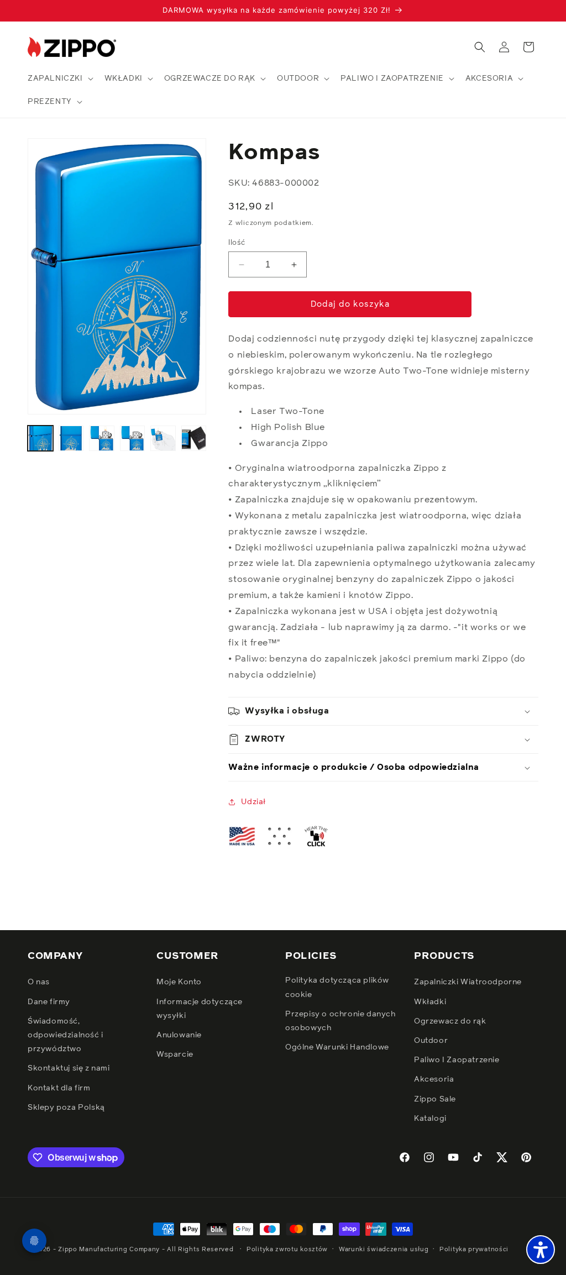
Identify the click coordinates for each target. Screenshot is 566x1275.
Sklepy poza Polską (66, 1107)
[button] (59, 78)
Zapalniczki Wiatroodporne (468, 982)
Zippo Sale (435, 1099)
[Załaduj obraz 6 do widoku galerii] (194, 438)
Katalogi (430, 1118)
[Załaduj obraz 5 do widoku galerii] (163, 438)
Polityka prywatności (474, 1249)
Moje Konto (179, 982)
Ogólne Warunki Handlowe (337, 1047)
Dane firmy (49, 1002)
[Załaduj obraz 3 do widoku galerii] (101, 438)
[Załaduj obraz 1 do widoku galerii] (40, 438)
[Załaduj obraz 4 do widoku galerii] (132, 438)
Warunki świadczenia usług (384, 1249)
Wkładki (430, 1002)
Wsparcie (174, 1054)
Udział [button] (253, 802)
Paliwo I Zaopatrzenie (457, 1060)
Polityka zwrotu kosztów (287, 1249)
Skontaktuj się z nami (69, 1068)
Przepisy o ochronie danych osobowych (340, 1021)
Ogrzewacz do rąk (450, 1021)
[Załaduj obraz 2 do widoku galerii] (71, 438)
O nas (39, 982)
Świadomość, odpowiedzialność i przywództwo (65, 1035)
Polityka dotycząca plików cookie (337, 987)
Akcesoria (434, 1079)
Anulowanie (179, 1035)
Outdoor (431, 1041)
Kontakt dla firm (59, 1088)
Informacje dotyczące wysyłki (199, 1009)
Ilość (236, 242)
